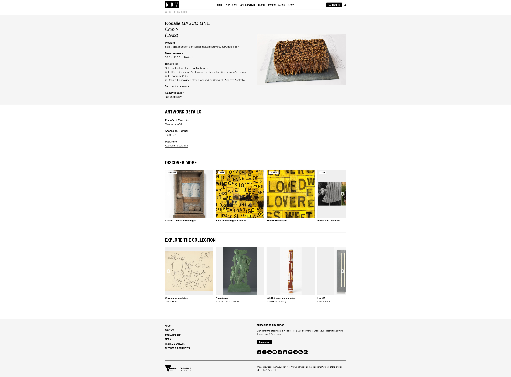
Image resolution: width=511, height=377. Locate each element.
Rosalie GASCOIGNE (187, 23)
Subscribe (264, 342)
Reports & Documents (177, 348)
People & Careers (175, 344)
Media (168, 339)
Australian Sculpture (176, 145)
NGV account (275, 334)
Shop (291, 5)
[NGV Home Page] (172, 5)
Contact (169, 330)
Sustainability (173, 335)
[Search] (345, 5)
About (168, 326)
